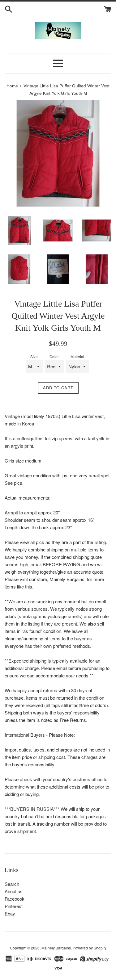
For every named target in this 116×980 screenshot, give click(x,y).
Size (34, 356)
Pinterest (14, 906)
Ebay (10, 913)
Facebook (14, 898)
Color (54, 356)
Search (12, 884)
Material (77, 356)
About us (14, 891)
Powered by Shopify (89, 947)
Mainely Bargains (56, 947)
